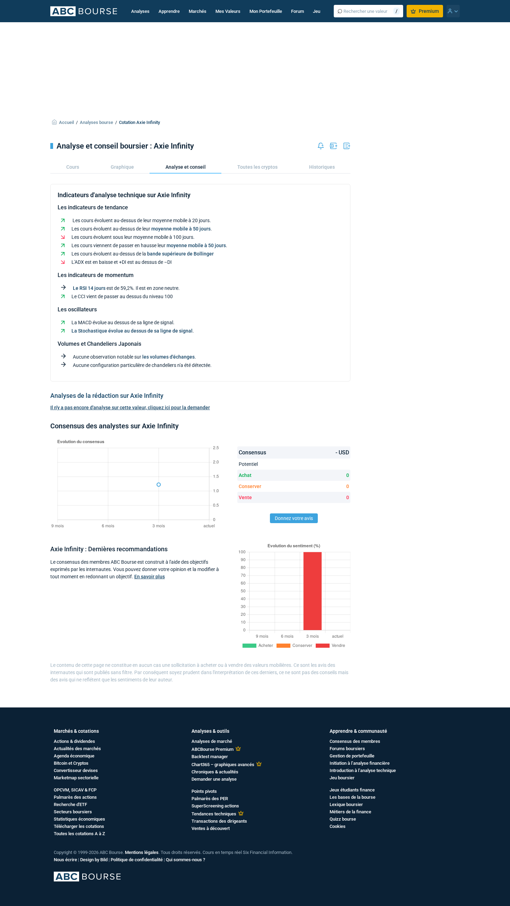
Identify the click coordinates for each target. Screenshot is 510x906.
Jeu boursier (342, 777)
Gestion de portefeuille (352, 755)
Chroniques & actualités (215, 771)
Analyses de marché (212, 741)
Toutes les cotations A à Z (79, 833)
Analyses (140, 11)
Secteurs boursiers (73, 811)
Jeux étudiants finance (352, 789)
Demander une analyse (214, 779)
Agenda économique (74, 755)
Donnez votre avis (294, 518)
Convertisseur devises (76, 770)
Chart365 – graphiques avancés (223, 764)
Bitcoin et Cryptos (71, 763)
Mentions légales (142, 852)
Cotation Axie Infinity (139, 122)
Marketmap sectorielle (76, 777)
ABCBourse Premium (212, 749)
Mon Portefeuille (265, 11)
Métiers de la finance (350, 811)
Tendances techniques (214, 813)
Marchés (197, 11)
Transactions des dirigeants (219, 821)
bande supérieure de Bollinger (180, 254)
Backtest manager (210, 756)
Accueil (66, 122)
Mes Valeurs (227, 11)
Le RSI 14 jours (89, 288)
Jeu (316, 11)
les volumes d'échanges (168, 357)
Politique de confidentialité (137, 859)
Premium (429, 11)
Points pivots (204, 791)
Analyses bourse (96, 122)
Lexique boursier (346, 804)
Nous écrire (65, 859)
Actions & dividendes (74, 741)
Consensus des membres (355, 741)
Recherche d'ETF (70, 804)
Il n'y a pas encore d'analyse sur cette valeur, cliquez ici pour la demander (130, 407)
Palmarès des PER (210, 798)
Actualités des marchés (77, 748)
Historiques (322, 167)
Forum (297, 11)
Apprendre (169, 11)
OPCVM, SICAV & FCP (75, 789)
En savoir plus (149, 576)
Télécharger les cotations (79, 826)
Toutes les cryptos (257, 167)
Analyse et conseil (185, 167)
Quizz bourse (343, 819)
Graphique (122, 167)
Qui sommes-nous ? (185, 859)
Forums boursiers (347, 748)
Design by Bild (94, 859)
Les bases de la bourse (352, 797)
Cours (72, 167)
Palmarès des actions (75, 797)
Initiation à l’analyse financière (360, 763)
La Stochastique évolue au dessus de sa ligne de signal (132, 331)
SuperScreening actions (215, 805)
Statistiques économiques (79, 819)
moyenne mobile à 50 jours (181, 229)
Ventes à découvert (211, 828)
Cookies (338, 826)
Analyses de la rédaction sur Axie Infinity (106, 395)
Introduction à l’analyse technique (363, 770)
